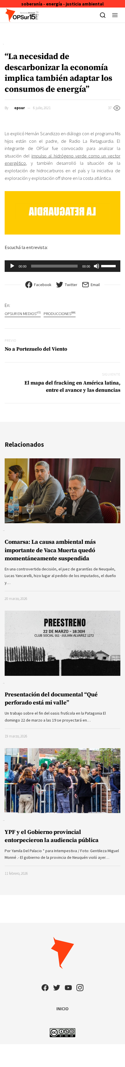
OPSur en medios (23, 313)
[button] (115, 15)
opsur (19, 107)
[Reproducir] (12, 266)
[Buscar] (102, 15)
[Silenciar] (96, 266)
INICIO (62, 1008)
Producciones (60, 313)
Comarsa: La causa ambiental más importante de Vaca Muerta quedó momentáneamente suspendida (50, 550)
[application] (62, 266)
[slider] (109, 265)
